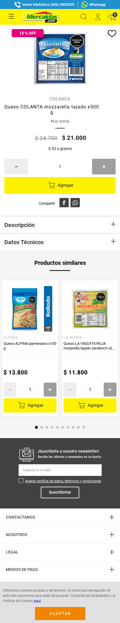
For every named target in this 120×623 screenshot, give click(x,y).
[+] (104, 166)
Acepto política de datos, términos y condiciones (63, 481)
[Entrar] (97, 17)
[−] (16, 166)
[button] (84, 16)
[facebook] (64, 202)
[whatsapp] (75, 202)
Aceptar (60, 613)
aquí (37, 601)
